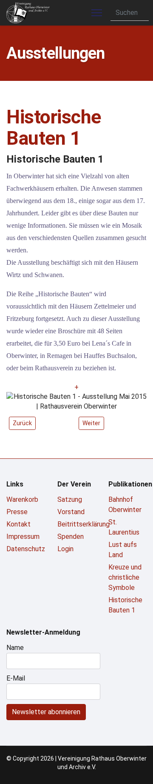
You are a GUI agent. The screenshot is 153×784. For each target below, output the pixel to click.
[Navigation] (96, 13)
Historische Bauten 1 (125, 605)
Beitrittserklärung (76, 524)
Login (65, 549)
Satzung (69, 499)
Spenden (70, 536)
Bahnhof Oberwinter (125, 504)
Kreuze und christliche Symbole (125, 577)
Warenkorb (22, 499)
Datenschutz (25, 549)
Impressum (23, 536)
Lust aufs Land (122, 550)
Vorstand (71, 512)
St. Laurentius (123, 527)
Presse (17, 512)
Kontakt (18, 524)
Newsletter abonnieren (46, 712)
